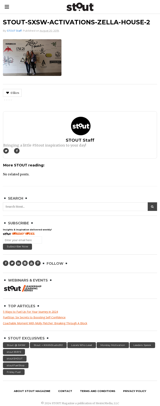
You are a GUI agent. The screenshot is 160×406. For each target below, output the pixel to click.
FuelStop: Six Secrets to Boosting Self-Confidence (34, 317)
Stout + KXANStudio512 (48, 345)
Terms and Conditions (97, 391)
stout (14, 351)
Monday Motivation (112, 345)
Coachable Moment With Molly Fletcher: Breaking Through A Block (45, 323)
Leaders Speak (142, 345)
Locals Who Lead (81, 345)
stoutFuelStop (16, 365)
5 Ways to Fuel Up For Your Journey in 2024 (30, 312)
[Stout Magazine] (80, 7)
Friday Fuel (14, 371)
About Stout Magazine (32, 391)
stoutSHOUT (15, 358)
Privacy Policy (134, 391)
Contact (65, 391)
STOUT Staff (14, 30)
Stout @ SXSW (16, 345)
